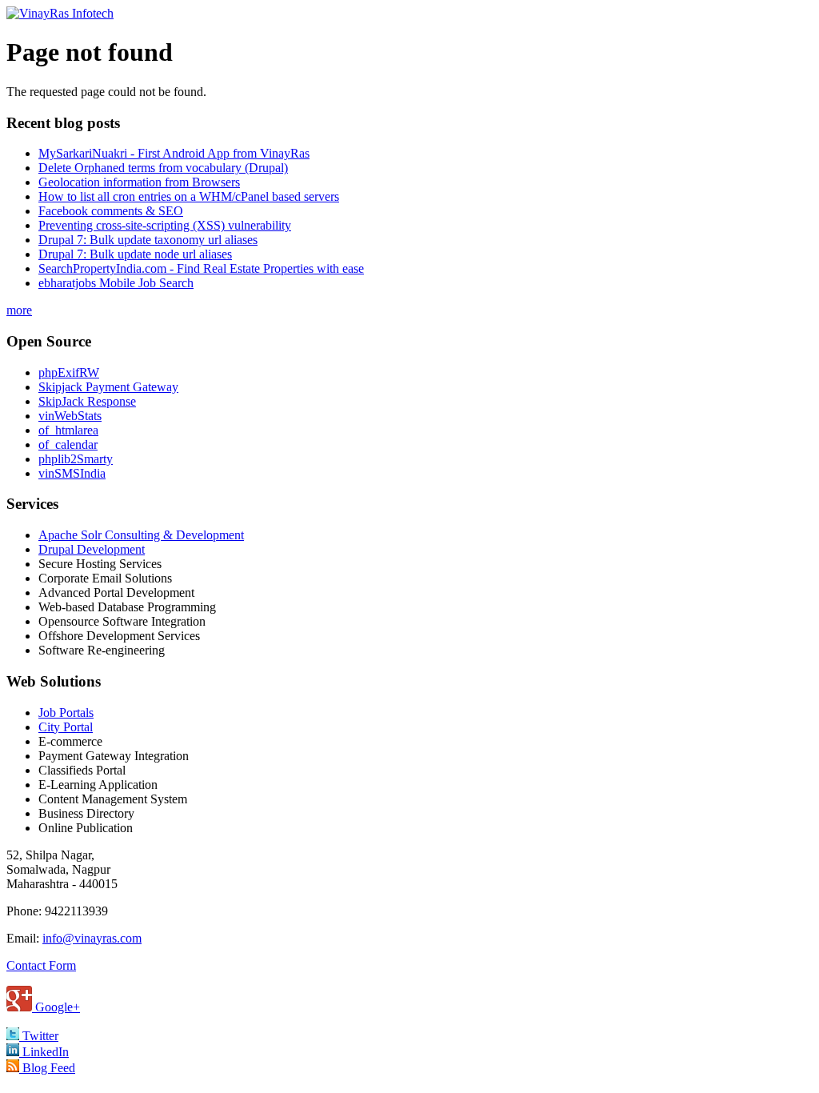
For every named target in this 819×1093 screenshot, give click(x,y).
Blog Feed (47, 1068)
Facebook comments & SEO (110, 211)
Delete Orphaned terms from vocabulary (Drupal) (163, 167)
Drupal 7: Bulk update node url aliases (135, 254)
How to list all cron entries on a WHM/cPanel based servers (188, 196)
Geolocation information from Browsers (139, 182)
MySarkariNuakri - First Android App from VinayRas (174, 153)
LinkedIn (44, 1052)
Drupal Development (91, 549)
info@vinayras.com (92, 938)
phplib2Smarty (75, 459)
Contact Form (41, 965)
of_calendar (68, 444)
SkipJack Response (87, 401)
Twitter (38, 1036)
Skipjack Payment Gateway (108, 387)
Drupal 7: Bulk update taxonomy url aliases (148, 239)
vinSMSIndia (72, 473)
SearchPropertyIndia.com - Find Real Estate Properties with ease (201, 268)
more (19, 310)
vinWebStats (70, 415)
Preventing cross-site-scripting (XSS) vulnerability (164, 225)
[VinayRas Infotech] (60, 13)
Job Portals (66, 712)
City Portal (65, 727)
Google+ (56, 1007)
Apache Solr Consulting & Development (141, 535)
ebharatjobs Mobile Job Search (116, 283)
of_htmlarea (68, 430)
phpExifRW (68, 372)
